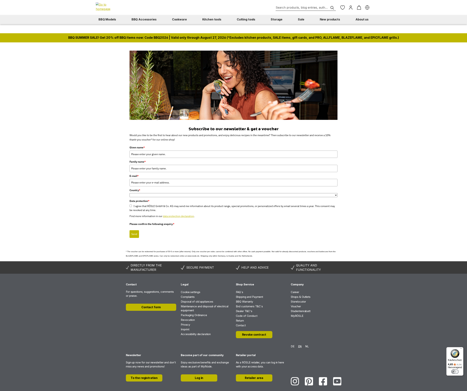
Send (134, 234)
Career (295, 292)
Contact (241, 325)
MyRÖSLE (297, 316)
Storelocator (298, 301)
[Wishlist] (342, 7)
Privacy (185, 324)
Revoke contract (254, 334)
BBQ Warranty (244, 301)
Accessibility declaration (196, 334)
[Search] (332, 8)
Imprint (185, 329)
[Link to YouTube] (337, 381)
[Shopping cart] (359, 7)
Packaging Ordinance (194, 315)
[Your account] (351, 7)
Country (135, 190)
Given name (137, 147)
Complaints (188, 297)
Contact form (151, 307)
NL (307, 346)
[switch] (455, 371)
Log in (199, 378)
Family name (138, 161)
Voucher (296, 306)
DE (292, 346)
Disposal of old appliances (197, 301)
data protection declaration (178, 216)
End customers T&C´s (249, 306)
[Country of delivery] (367, 7)
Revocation (188, 320)
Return (240, 320)
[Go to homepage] (108, 6)
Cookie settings (190, 292)
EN (300, 346)
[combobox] (306, 7)
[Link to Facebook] (323, 381)
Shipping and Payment (249, 297)
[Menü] (461, 349)
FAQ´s (239, 292)
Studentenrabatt (300, 311)
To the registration (144, 378)
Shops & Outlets (300, 297)
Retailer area (254, 378)
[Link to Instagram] (295, 381)
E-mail (134, 176)
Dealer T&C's (244, 311)
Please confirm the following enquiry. (152, 224)
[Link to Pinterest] (309, 381)
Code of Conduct (246, 316)
